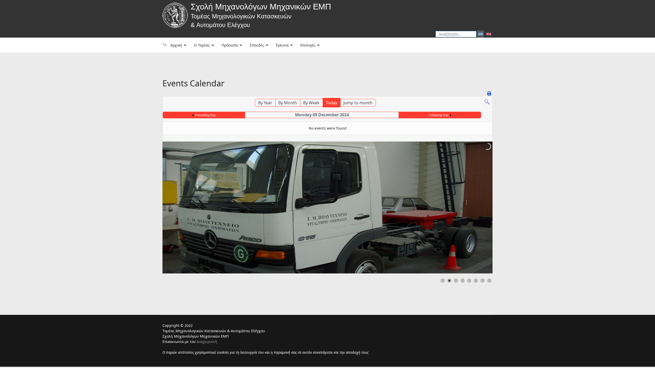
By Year (265, 103)
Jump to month (358, 103)
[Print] (489, 93)
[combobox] (455, 34)
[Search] (487, 102)
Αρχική (176, 45)
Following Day (439, 115)
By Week (311, 103)
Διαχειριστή (207, 341)
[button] (477, 207)
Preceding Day (205, 115)
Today (331, 103)
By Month (287, 103)
